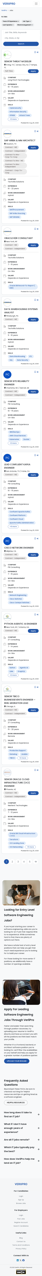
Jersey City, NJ (22, 65)
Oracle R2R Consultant (18, 238)
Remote (11, 736)
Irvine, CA (25, 471)
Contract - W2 (11, 147)
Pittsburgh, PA (12, 316)
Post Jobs (21, 1219)
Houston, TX (11, 144)
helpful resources (16, 1102)
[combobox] (21, 32)
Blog (21, 1238)
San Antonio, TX (13, 471)
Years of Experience (10, 21)
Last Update (7, 25)
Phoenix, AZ (11, 789)
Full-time (9, 71)
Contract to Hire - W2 (14, 161)
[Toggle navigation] (36, 3)
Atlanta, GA (24, 627)
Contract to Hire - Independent (12, 165)
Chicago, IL (10, 706)
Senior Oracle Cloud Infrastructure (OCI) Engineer (17, 783)
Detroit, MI (24, 388)
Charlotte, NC (12, 388)
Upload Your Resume (17, 1061)
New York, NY (11, 241)
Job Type (26, 21)
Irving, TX (10, 65)
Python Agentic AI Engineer (20, 623)
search (21, 44)
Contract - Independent (15, 151)
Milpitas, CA (11, 551)
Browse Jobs (21, 1203)
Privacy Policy (21, 1249)
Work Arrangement (24, 25)
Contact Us (21, 1241)
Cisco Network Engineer (19, 547)
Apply (33, 71)
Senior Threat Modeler (17, 61)
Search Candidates (21, 1226)
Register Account (21, 1222)
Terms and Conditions (21, 1245)
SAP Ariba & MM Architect (19, 140)
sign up (21, 1200)
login (21, 1196)
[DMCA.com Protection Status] (21, 1271)
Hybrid (11, 195)
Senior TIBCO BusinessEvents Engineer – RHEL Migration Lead (19, 700)
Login (21, 1215)
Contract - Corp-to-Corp (14, 171)
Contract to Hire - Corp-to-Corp (12, 156)
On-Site (11, 93)
